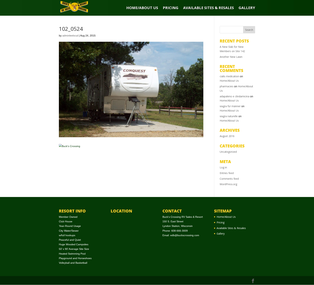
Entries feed (227, 173)
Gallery (247, 8)
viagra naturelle (229, 116)
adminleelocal (70, 35)
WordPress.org (228, 184)
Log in (223, 167)
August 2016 (227, 136)
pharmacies (226, 86)
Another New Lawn (231, 56)
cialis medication (229, 76)
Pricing (170, 8)
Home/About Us (142, 8)
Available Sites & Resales (208, 8)
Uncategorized (228, 151)
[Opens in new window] (253, 281)
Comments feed (229, 178)
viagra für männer (230, 106)
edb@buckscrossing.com (184, 235)
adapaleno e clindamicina (234, 96)
